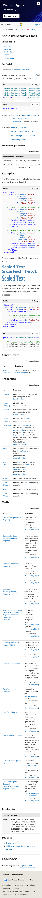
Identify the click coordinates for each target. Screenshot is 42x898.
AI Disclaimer (7, 885)
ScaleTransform (21, 372)
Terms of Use (30, 891)
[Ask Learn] (28, 29)
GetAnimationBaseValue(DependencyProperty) (10, 538)
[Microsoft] (21, 24)
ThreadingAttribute (19, 139)
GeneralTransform (20, 118)
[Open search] (32, 24)
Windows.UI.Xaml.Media (14, 29)
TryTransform (32, 765)
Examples (7, 49)
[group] (21, 93)
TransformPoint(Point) (11, 712)
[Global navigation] (2, 24)
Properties (7, 55)
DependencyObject (29, 115)
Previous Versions (21, 885)
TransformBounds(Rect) (11, 663)
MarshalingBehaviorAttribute (23, 135)
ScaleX (5, 478)
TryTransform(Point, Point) (12, 735)
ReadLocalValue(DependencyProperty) (10, 591)
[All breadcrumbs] (4, 29)
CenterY (6, 410)
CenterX (6, 394)
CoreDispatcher (26, 425)
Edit (38, 75)
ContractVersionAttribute (22, 131)
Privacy (15, 888)
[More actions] (38, 29)
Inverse (5, 448)
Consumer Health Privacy (11, 891)
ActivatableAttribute (19, 127)
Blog (32, 885)
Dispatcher (7, 425)
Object (15, 115)
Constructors (8, 52)
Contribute (6, 888)
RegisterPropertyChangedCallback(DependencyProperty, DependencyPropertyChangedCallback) (12, 615)
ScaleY (5, 489)
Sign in (37, 24)
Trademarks (6, 895)
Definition (7, 46)
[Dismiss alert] (38, 3)
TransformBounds (31, 696)
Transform (16, 121)
